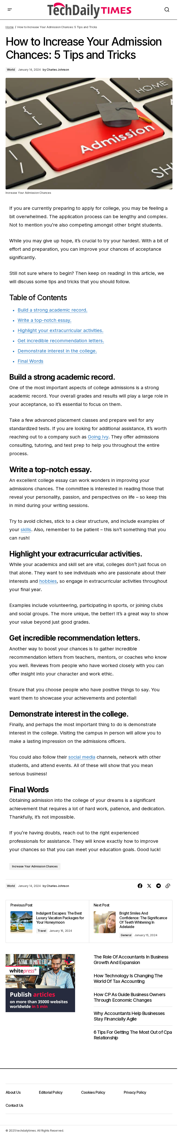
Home (10, 27)
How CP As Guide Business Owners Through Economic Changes (129, 997)
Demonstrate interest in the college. (57, 351)
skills (26, 529)
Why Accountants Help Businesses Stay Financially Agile (129, 1016)
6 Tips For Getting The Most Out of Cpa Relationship (133, 1035)
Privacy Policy (135, 1092)
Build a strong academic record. (52, 310)
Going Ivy (98, 437)
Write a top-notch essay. (44, 320)
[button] (9, 10)
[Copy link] (167, 886)
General (126, 935)
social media (81, 757)
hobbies (48, 581)
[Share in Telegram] (158, 886)
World (11, 69)
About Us (13, 1092)
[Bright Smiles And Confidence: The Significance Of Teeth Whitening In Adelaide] (130, 921)
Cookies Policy (93, 1092)
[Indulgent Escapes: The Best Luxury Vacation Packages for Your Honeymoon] (47, 921)
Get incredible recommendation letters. (61, 340)
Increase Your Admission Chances (35, 866)
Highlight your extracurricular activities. (60, 330)
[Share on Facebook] (140, 886)
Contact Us (14, 1105)
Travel (42, 930)
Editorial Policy (51, 1092)
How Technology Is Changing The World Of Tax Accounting (128, 978)
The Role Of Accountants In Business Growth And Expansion (131, 959)
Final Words (30, 361)
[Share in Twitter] (149, 886)
